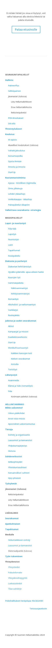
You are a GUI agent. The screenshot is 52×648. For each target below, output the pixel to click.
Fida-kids (12, 228)
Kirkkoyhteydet (15, 462)
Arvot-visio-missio (16, 418)
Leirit (10, 245)
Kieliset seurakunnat (20, 358)
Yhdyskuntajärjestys (17, 445)
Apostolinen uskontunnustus (21, 424)
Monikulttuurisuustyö (18, 347)
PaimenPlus (13, 85)
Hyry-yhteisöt (14, 478)
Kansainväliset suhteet (18, 472)
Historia (11, 451)
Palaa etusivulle (26, 29)
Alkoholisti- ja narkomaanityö (22, 304)
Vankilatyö (13, 310)
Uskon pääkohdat (16, 413)
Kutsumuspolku (15, 156)
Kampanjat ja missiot (18, 331)
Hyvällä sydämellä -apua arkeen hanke (26, 272)
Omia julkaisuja (15, 188)
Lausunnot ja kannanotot (20, 440)
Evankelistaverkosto (17, 337)
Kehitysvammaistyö (20, 293)
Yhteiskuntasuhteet (17, 467)
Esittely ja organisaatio (19, 434)
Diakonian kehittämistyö (19, 266)
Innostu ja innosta (16, 166)
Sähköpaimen (14, 91)
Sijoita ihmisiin (15, 161)
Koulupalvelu (14, 255)
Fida (10, 391)
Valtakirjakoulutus (16, 150)
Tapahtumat (14, 250)
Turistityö (12, 369)
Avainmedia (13, 380)
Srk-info (11, 123)
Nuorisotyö (13, 239)
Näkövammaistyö (19, 288)
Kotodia (14, 364)
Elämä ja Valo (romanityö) (20, 385)
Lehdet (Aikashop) (16, 193)
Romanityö (13, 299)
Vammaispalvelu (15, 283)
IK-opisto (12, 139)
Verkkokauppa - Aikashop (20, 199)
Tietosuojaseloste (38, 608)
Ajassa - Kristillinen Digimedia (22, 183)
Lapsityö (12, 234)
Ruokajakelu (13, 315)
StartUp (11, 172)
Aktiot (11, 326)
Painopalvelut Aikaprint (19, 204)
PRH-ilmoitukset (15, 118)
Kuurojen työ (14, 277)
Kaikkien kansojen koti (21, 353)
